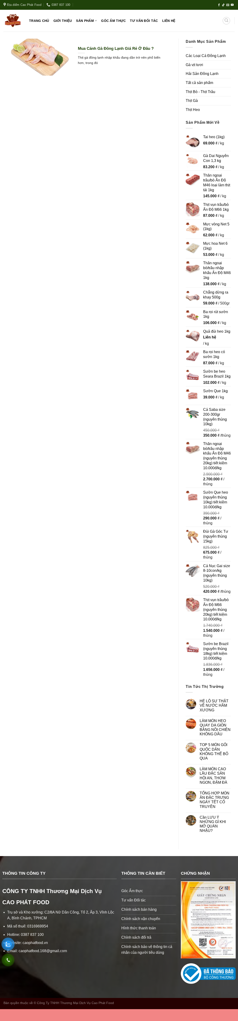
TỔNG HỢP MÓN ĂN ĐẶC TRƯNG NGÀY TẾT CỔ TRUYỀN (214, 800)
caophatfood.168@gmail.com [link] (43, 951)
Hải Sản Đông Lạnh (202, 74)
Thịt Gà (192, 101)
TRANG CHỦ (39, 21)
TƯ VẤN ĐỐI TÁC (144, 21)
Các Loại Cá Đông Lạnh (206, 56)
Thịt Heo (193, 110)
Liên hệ (209, 337)
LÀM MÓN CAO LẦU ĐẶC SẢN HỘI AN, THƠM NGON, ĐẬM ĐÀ (213, 775)
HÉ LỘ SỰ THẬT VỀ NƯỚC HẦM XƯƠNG (214, 705)
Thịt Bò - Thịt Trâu (200, 92)
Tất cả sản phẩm (199, 83)
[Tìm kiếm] (226, 20)
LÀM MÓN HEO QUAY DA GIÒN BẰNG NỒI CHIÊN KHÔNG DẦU (215, 727)
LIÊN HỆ (168, 21)
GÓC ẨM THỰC (113, 21)
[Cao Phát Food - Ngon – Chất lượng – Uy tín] (12, 20)
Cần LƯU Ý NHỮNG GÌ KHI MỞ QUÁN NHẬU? (213, 824)
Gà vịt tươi (194, 65)
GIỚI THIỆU (62, 21)
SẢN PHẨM (85, 21)
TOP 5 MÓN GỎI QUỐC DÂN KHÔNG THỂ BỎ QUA (214, 751)
